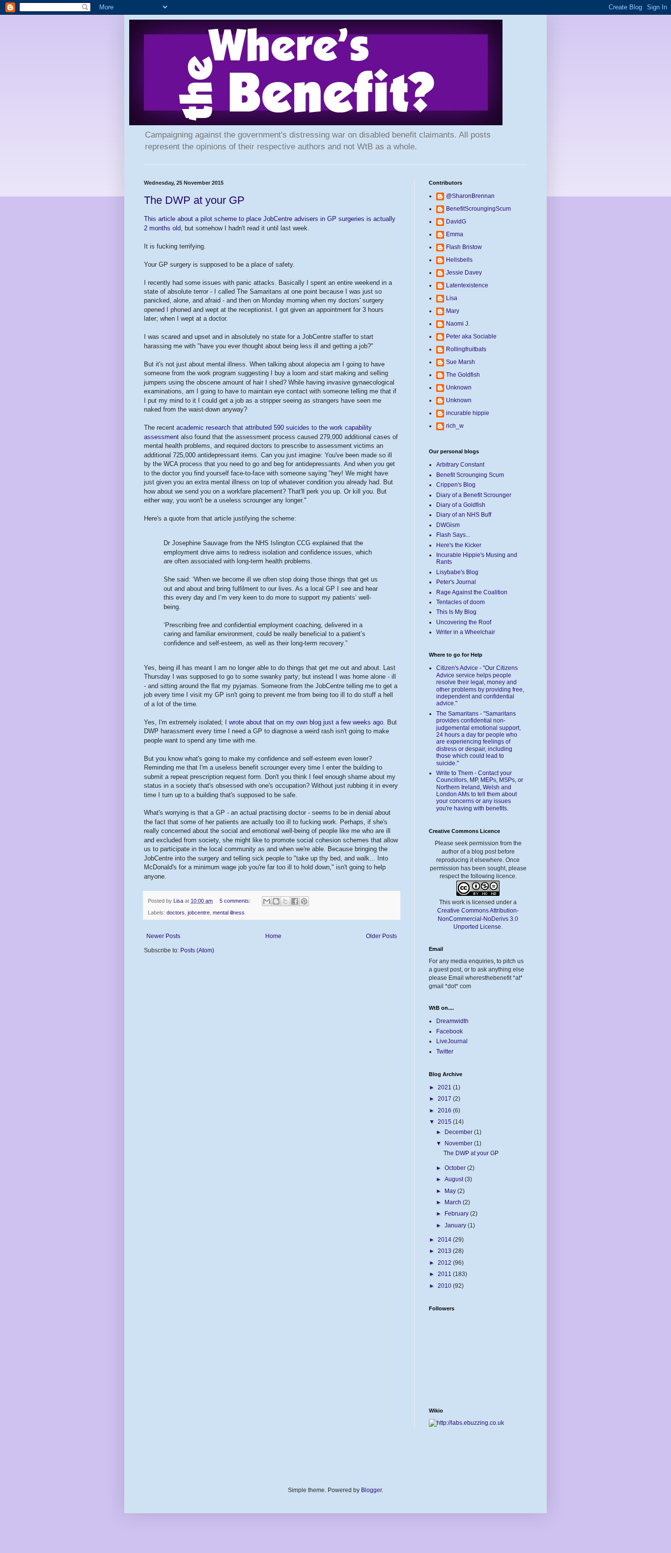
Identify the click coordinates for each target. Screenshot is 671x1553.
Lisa (451, 298)
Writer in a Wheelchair (465, 632)
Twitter (444, 1051)
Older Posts (381, 936)
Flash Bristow (464, 247)
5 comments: (236, 901)
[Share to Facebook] (295, 901)
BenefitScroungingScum (478, 208)
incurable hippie (467, 413)
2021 (445, 1087)
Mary (452, 310)
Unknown (459, 387)
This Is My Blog (456, 612)
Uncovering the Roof (463, 622)
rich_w (455, 425)
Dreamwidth (452, 1021)
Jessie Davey (464, 272)
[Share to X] (285, 901)
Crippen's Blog (455, 484)
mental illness (229, 912)
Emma (454, 234)
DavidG (456, 221)
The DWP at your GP (194, 200)
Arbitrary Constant (460, 464)
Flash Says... (453, 534)
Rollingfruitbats (466, 349)
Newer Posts (163, 936)
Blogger (371, 1490)
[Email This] (267, 901)
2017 (445, 1098)
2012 (445, 1262)
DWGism (448, 525)
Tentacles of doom (460, 602)
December (459, 1132)
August (455, 1179)
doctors (176, 912)
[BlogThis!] (276, 901)
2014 (445, 1239)
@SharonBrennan (470, 196)
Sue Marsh (460, 362)
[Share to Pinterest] (304, 901)
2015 (445, 1121)
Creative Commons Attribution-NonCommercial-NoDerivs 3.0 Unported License (478, 919)
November (459, 1143)
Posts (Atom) (197, 950)
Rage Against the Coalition (471, 592)
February (457, 1213)
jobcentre (199, 912)
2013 (445, 1251)
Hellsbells (459, 259)
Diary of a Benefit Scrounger (473, 495)
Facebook (449, 1031)
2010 (445, 1285)
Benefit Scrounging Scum (470, 474)
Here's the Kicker (458, 545)
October (456, 1168)
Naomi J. (458, 323)
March (454, 1202)
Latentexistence (467, 285)
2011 (445, 1274)
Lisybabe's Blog (457, 572)
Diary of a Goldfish (460, 504)
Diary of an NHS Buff (463, 514)
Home (273, 936)
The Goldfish (463, 374)
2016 (445, 1110)
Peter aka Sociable (471, 336)
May (451, 1191)
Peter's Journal (456, 582)
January (456, 1225)
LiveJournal (452, 1041)
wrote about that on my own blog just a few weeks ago (306, 722)
